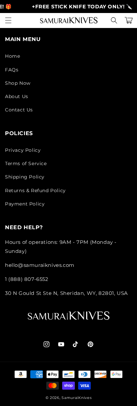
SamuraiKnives (76, 397)
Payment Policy (25, 204)
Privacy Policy (23, 150)
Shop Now (18, 83)
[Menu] (8, 20)
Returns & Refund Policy (35, 190)
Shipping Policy (25, 177)
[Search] (114, 20)
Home (12, 56)
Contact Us (19, 110)
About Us (16, 96)
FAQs (11, 70)
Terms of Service (26, 163)
